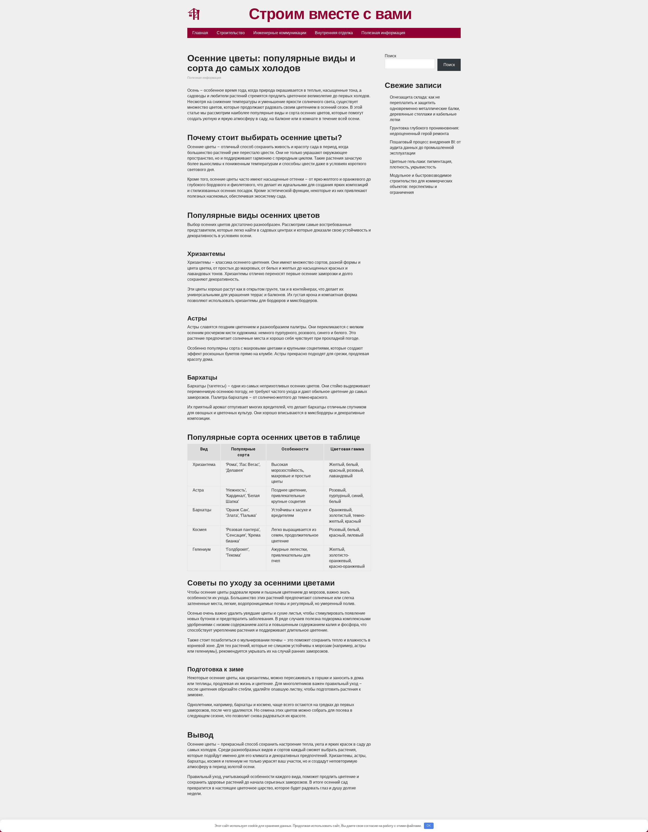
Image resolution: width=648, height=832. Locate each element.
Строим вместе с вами (330, 14)
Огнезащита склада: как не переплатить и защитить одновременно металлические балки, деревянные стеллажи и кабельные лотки (425, 108)
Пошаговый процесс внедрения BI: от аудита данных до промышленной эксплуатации (425, 148)
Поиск (390, 55)
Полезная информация (204, 78)
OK (429, 825)
